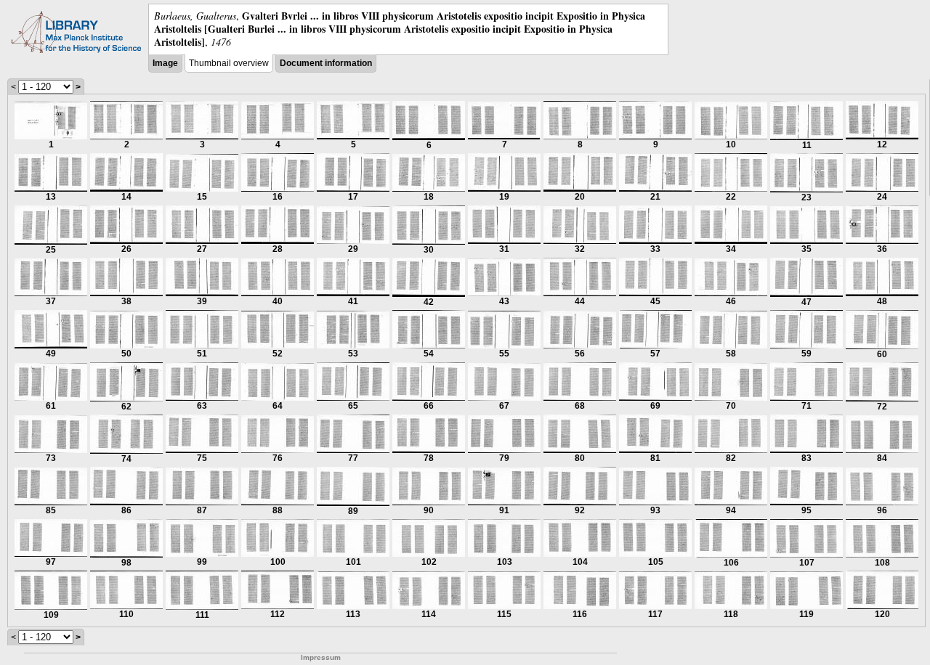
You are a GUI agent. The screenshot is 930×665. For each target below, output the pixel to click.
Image (165, 63)
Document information (326, 63)
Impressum (321, 657)
